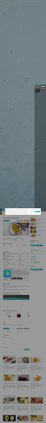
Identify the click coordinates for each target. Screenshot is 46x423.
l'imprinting (27, 213)
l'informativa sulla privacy (22, 213)
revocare (17, 212)
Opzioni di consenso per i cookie (17, 210)
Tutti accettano (37, 211)
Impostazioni (32, 211)
